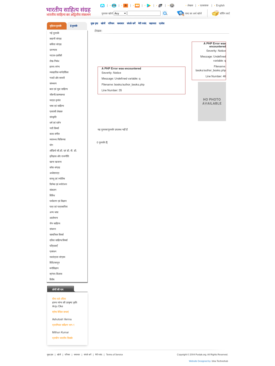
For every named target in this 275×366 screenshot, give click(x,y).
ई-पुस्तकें (73, 25)
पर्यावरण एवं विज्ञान (58, 201)
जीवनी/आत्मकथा (57, 94)
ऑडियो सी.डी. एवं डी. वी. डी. (63, 150)
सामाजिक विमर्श (57, 234)
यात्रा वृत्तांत (55, 100)
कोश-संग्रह (55, 167)
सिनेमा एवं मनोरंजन (58, 184)
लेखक (190, 5)
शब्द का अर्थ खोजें (193, 13)
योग (51, 145)
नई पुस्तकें (54, 33)
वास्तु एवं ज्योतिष (57, 178)
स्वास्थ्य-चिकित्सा (57, 139)
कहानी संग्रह (56, 38)
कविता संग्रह (56, 44)
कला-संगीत (55, 134)
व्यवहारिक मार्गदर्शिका (59, 72)
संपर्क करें (131, 23)
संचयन (53, 229)
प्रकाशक (204, 5)
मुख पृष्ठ (94, 23)
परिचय (111, 23)
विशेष (52, 279)
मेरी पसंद (142, 23)
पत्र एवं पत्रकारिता (59, 206)
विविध (52, 195)
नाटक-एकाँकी (56, 55)
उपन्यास (53, 50)
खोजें (103, 23)
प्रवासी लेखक (56, 111)
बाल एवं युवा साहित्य (59, 89)
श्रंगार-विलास (56, 273)
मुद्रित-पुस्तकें (56, 25)
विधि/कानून (55, 262)
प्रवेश (161, 23)
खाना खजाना (56, 161)
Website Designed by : (200, 361)
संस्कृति (53, 117)
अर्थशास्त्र (54, 173)
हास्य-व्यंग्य (55, 66)
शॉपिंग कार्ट (225, 13)
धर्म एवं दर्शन (55, 122)
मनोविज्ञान (54, 268)
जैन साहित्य (55, 223)
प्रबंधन (53, 251)
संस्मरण (53, 83)
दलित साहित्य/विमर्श (59, 240)
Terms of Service (114, 354)
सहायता (152, 23)
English (220, 5)
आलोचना (54, 217)
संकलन (53, 189)
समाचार (120, 23)
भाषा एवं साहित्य (57, 106)
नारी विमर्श (54, 128)
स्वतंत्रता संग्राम (57, 257)
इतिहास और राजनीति (59, 156)
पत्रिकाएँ (54, 245)
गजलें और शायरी (57, 78)
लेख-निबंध (54, 61)
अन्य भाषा (54, 212)
